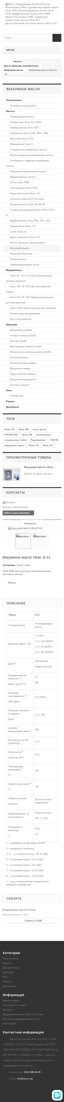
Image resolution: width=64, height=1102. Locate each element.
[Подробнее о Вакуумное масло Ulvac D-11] (11, 475)
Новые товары (11, 1000)
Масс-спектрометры (20, 319)
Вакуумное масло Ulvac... (39, 467)
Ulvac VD (9, 429)
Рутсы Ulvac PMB (19, 182)
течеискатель (43, 434)
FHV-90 (54, 440)
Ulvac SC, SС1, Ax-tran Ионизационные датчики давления (29, 278)
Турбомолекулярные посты (24, 264)
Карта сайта (9, 1023)
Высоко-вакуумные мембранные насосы (31, 155)
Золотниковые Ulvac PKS (23, 188)
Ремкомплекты (17, 259)
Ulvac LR (47, 445)
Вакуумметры (14, 270)
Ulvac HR (23, 429)
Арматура (11, 324)
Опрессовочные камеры (22, 374)
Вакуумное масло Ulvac (19, 910)
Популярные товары (14, 1005)
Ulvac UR (27, 434)
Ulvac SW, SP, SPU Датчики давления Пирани (28, 289)
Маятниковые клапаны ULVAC (25, 346)
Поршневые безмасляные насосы (27, 171)
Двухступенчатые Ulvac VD (24, 237)
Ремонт (10, 401)
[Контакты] (32, 502)
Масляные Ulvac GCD (21, 138)
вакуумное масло (14, 445)
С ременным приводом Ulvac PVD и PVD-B (30, 213)
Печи (9, 390)
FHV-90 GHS (16, 396)
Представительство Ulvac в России (23, 1014)
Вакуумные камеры (20, 368)
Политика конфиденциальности (21, 1019)
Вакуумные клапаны (20, 330)
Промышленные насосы (22, 177)
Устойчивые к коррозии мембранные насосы (27, 163)
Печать (12, 582)
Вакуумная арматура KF (22, 379)
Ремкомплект (38, 440)
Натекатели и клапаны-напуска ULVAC (30, 352)
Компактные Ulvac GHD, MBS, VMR (28, 133)
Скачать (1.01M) (33, 920)
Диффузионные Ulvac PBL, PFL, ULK (29, 220)
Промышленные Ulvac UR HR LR (27, 204)
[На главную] (6, 61)
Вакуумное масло (19, 248)
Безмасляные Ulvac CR (22, 226)
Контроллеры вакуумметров (24, 313)
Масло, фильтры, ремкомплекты (27, 242)
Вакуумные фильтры (20, 253)
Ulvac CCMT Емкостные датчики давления (32, 308)
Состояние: (9, 565)
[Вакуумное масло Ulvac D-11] (23, 541)
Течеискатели (14, 100)
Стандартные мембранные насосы (28, 149)
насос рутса (39, 429)
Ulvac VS (34, 445)
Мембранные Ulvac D (21, 144)
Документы (12, 407)
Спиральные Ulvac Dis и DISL (25, 122)
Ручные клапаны (18, 357)
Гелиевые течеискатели (22, 105)
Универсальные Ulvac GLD (24, 127)
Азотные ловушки (19, 385)
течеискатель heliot (15, 440)
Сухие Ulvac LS (18, 231)
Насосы (10, 111)
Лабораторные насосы (21, 116)
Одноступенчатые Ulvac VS (24, 193)
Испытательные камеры (22, 363)
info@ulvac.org (25, 1078)
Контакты (15, 492)
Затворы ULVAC (18, 341)
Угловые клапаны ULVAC (23, 335)
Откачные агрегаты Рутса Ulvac (26, 199)
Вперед (52, 541)
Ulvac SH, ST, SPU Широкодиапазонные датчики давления (29, 300)
